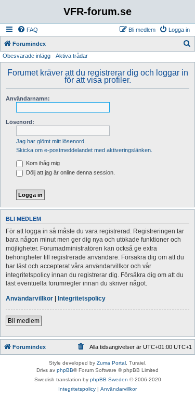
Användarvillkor (29, 298)
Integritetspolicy (82, 298)
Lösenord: (20, 122)
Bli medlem (24, 321)
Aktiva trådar (72, 56)
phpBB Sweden (109, 379)
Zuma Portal (111, 363)
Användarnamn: (28, 98)
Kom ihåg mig (42, 163)
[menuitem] (27, 29)
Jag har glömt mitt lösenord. (51, 141)
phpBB (65, 370)
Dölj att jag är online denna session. (69, 172)
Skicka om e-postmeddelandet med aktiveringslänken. (84, 150)
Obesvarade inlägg (26, 56)
